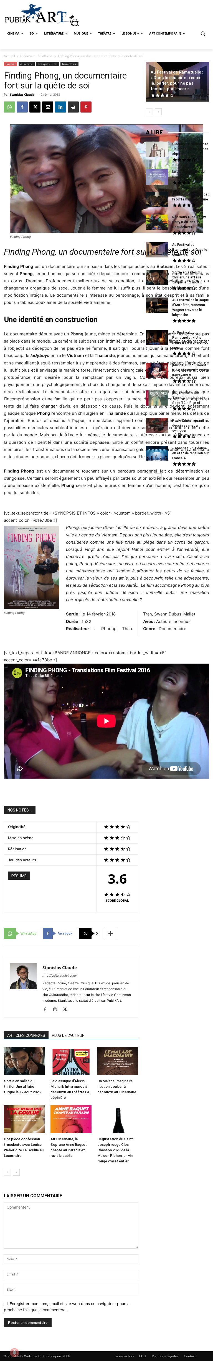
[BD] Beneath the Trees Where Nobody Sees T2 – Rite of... (188, 398)
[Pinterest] (86, 107)
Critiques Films (47, 64)
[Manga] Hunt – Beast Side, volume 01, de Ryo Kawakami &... (190, 370)
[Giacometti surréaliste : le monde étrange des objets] (157, 150)
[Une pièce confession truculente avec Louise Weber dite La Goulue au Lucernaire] (24, 1119)
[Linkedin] (60, 107)
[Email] (47, 107)
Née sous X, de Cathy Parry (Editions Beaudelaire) (189, 222)
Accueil (9, 56)
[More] (111, 933)
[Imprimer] (73, 107)
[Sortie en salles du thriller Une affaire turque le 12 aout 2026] (24, 1061)
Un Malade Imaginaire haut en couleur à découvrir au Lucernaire (116, 1086)
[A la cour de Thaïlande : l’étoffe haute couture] (157, 200)
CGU (142, 1356)
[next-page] (16, 1172)
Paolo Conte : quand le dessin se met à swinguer (189, 425)
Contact (190, 1356)
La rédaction (124, 1356)
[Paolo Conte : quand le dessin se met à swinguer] (157, 426)
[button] (202, 33)
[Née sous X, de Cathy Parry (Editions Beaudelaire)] (157, 223)
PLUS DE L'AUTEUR (68, 1035)
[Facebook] (22, 107)
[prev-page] (7, 1172)
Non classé (69, 64)
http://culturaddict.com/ (59, 975)
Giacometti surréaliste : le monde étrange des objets (190, 149)
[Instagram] (57, 1009)
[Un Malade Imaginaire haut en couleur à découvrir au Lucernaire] (117, 1061)
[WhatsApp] (9, 107)
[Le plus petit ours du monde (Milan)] (157, 177)
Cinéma (26, 56)
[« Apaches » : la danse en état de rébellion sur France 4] (157, 454)
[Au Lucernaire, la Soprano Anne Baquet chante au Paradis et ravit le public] (70, 1119)
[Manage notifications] (14, 1352)
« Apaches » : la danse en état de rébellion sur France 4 (190, 453)
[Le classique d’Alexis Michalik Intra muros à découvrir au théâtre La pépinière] (70, 1061)
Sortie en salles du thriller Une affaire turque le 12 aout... (187, 277)
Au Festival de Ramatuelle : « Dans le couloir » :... (189, 250)
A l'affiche (45, 56)
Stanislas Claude (22, 94)
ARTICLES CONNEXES (26, 1035)
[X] (34, 107)
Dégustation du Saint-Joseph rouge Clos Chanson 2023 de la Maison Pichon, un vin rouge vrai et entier (115, 1150)
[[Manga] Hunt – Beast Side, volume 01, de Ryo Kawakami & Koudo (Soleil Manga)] (157, 371)
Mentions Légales (165, 1356)
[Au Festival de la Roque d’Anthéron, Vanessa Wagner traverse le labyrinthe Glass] (157, 306)
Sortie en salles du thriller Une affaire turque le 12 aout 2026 (22, 1086)
